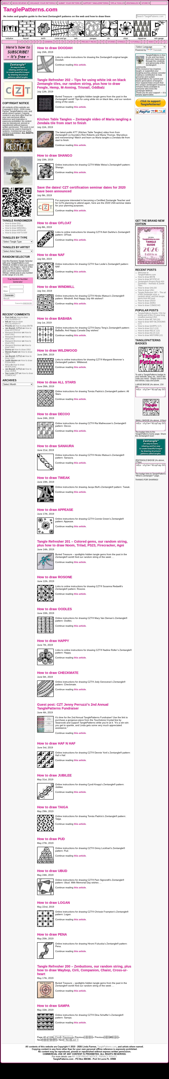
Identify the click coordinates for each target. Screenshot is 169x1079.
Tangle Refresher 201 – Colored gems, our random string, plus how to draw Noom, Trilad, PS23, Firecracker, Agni (82, 543)
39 (108, 1037)
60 (46, 1039)
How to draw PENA (52, 934)
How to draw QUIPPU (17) (149, 326)
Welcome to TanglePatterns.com (147, 274)
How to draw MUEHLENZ (14, 366)
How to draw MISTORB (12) (150, 335)
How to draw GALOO (147, 288)
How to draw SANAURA (55, 446)
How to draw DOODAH (54, 48)
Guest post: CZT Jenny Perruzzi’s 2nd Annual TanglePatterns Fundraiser (72, 706)
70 (49, 1039)
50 (43, 1039)
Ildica (7, 365)
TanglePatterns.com (30, 9)
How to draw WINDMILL (16, 228)
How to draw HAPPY (53, 641)
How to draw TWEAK (53, 478)
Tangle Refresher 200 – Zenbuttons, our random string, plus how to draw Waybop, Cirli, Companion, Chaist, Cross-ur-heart (84, 970)
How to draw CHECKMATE (57, 673)
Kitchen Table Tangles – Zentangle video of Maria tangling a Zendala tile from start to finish (84, 121)
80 (52, 1039)
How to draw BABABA (54, 318)
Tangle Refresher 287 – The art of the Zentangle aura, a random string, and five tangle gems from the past (152, 295)
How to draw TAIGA (52, 807)
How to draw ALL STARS (56, 382)
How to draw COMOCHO (149, 305)
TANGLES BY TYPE (14, 237)
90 (55, 1039)
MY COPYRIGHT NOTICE (85, 1056)
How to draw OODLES (54, 609)
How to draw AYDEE (14, 226)
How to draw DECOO (53, 414)
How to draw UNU (23, 350)
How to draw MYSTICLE (18, 329)
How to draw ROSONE (54, 577)
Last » (74, 1039)
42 (117, 1037)
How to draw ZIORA (147, 303)
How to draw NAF (51, 255)
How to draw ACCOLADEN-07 (16, 318)
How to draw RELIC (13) (149, 331)
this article (80, 64)
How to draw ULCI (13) (148, 328)
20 (88, 1037)
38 (105, 1037)
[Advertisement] (18, 437)
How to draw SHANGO (54, 155)
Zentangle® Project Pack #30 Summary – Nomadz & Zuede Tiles (151, 284)
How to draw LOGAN (53, 902)
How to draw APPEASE (15, 230)
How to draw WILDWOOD (57, 350)
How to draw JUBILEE (54, 775)
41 (114, 1037)
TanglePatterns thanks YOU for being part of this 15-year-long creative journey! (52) (152, 315)
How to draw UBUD (52, 871)
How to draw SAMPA (53, 1006)
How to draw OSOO (146, 301)
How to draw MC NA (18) (149, 319)
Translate (157, 50)
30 (91, 1037)
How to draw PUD (51, 839)
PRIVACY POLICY (108, 1056)
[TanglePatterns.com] (84, 30)
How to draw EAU (13, 223)
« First (56, 1037)
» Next (67, 1039)
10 (85, 1037)
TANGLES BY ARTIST (16, 247)
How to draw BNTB (24, 326)
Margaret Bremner (13, 332)
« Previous (67, 1037)
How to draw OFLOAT (54, 223)
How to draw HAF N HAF (16, 233)
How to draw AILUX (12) (148, 333)
